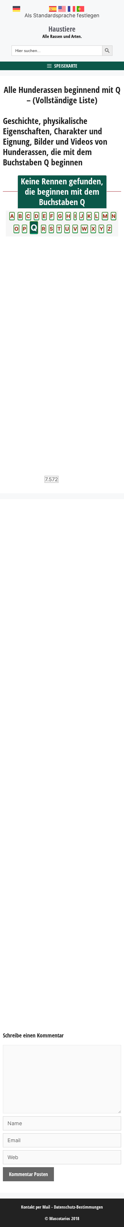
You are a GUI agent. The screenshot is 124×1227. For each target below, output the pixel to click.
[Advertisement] (62, 770)
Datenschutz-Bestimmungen (78, 1207)
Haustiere (62, 29)
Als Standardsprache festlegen (62, 15)
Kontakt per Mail (35, 1207)
